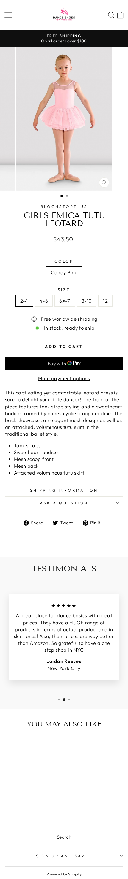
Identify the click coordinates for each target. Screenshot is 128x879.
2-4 (24, 301)
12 (105, 301)
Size (64, 289)
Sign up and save (62, 855)
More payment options (64, 378)
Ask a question (64, 503)
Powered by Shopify (64, 874)
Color (64, 261)
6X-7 (64, 301)
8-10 (87, 301)
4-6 (44, 301)
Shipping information (64, 490)
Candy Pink (64, 272)
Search (64, 837)
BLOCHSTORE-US (64, 206)
